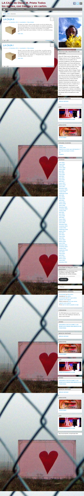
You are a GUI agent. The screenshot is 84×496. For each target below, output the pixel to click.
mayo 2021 (62, 174)
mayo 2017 (62, 179)
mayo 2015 (62, 215)
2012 (8, 13)
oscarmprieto (23, 22)
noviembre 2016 (63, 190)
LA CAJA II (8, 19)
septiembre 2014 (63, 229)
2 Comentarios (49, 40)
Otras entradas (20, 9)
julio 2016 (61, 195)
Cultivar (61, 145)
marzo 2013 (62, 257)
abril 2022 (61, 166)
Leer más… (21, 33)
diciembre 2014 (63, 224)
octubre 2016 (62, 191)
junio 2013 (61, 251)
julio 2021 (61, 171)
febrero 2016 (62, 203)
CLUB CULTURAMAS (32, 9)
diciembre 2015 (63, 207)
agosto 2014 (62, 231)
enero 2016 (62, 205)
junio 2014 (61, 234)
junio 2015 (61, 214)
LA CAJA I (8, 45)
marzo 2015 (62, 219)
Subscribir (63, 279)
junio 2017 (61, 178)
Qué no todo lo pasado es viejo (70, 304)
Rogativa (61, 154)
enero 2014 (62, 243)
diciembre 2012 (63, 262)
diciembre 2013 (63, 245)
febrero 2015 (62, 221)
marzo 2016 (62, 202)
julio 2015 (61, 212)
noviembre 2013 (63, 246)
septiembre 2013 (63, 250)
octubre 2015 (62, 210)
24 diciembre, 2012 (13, 48)
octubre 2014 (62, 227)
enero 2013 (62, 260)
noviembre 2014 (63, 226)
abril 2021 (61, 176)
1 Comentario (49, 66)
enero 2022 (62, 169)
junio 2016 (61, 197)
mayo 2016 (62, 198)
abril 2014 (61, 238)
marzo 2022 (62, 167)
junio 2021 (61, 173)
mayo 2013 (62, 253)
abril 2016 (61, 200)
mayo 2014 (62, 236)
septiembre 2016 (63, 193)
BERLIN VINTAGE (63, 101)
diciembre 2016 (63, 188)
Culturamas (11, 9)
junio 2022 (61, 162)
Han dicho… (71, 294)
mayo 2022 (62, 164)
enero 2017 (62, 186)
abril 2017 (61, 181)
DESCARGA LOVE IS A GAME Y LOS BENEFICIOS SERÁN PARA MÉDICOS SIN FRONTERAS (70, 326)
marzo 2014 (62, 239)
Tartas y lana (62, 147)
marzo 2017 (62, 183)
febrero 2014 (62, 241)
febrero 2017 (62, 185)
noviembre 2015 (63, 209)
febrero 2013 (62, 258)
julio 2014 (61, 233)
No (60, 152)
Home (4, 13)
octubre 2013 (62, 248)
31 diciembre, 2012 (13, 22)
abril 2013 (61, 255)
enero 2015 (62, 222)
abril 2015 (61, 217)
